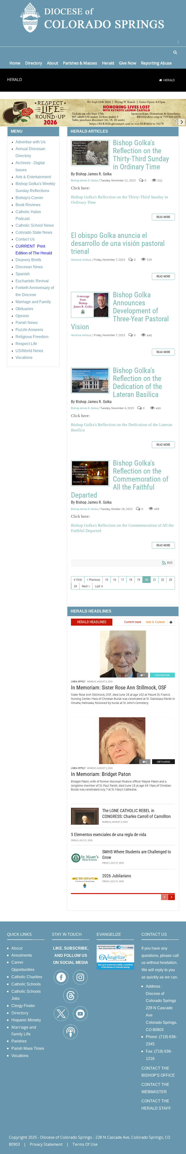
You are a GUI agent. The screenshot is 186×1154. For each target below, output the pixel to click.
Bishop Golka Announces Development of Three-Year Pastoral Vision (90, 305)
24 (75, 586)
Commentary (162, 675)
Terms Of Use (85, 1144)
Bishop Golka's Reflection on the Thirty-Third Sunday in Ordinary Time (90, 153)
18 (130, 579)
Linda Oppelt (78, 681)
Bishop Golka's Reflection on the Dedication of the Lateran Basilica (90, 380)
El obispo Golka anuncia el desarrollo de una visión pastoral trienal (118, 243)
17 (122, 579)
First (79, 579)
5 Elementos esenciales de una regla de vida (108, 834)
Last (97, 586)
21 (154, 579)
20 (146, 579)
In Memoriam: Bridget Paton (101, 774)
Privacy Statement (46, 1144)
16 (114, 579)
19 (138, 579)
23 (170, 579)
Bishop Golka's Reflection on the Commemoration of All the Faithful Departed (90, 473)
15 (106, 579)
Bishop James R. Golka (84, 180)
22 (162, 579)
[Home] (160, 80)
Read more (163, 217)
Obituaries (163, 761)
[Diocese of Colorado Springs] (93, 17)
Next (85, 586)
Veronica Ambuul (81, 259)
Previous (94, 579)
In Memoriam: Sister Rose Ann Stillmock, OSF (119, 688)
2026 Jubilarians (116, 875)
